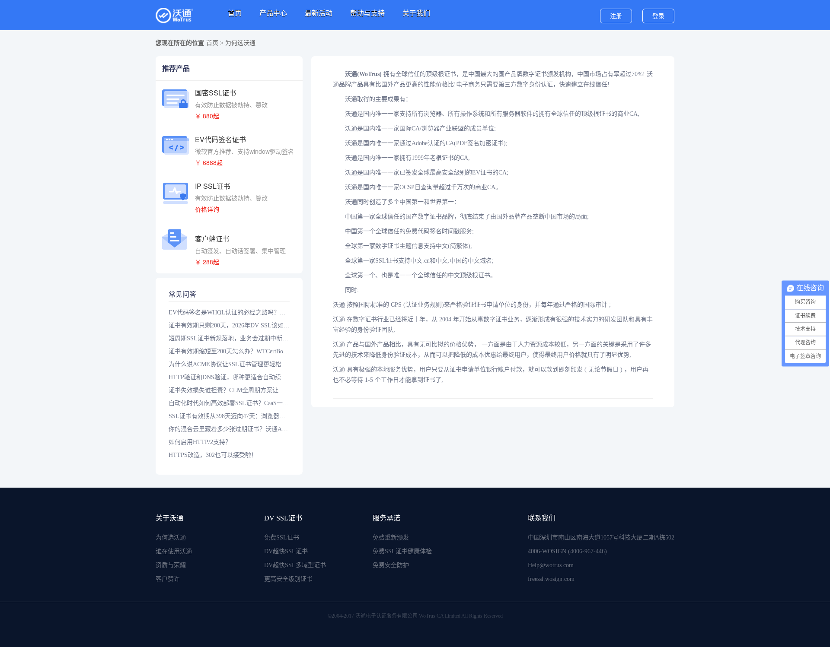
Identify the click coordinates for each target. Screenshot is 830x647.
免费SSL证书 (281, 537)
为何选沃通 (171, 537)
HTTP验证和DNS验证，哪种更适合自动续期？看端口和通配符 (229, 377)
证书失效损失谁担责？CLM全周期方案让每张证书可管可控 (229, 390)
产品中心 (273, 13)
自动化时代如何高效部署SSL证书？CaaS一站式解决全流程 (229, 403)
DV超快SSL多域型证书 (295, 565)
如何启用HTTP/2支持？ (200, 442)
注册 (616, 16)
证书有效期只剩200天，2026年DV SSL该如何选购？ (229, 325)
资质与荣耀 (171, 565)
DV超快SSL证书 (286, 551)
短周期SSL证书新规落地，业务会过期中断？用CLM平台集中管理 (229, 338)
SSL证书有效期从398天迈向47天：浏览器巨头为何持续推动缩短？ (229, 416)
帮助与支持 (367, 13)
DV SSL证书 (283, 518)
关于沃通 (169, 518)
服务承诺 (386, 518)
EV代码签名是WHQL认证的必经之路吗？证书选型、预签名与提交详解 (229, 312)
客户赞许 (168, 579)
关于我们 (416, 13)
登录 (658, 16)
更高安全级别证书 (288, 579)
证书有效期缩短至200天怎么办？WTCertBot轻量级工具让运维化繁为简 (229, 351)
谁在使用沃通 (174, 551)
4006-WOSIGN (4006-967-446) (567, 551)
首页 (235, 13)
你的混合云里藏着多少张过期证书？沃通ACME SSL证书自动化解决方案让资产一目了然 (229, 429)
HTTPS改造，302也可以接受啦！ (213, 455)
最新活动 (318, 13)
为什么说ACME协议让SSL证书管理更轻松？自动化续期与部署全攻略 (229, 364)
